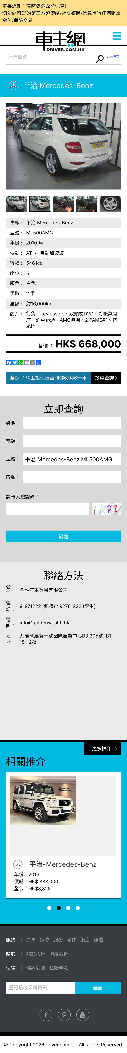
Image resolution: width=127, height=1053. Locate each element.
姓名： (13, 423)
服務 (58, 940)
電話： (13, 441)
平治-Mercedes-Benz (62, 864)
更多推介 (101, 749)
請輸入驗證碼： (23, 497)
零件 (71, 940)
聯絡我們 (58, 954)
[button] (16, 204)
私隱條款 (58, 968)
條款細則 (35, 968)
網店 (85, 940)
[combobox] (50, 57)
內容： (13, 477)
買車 (31, 940)
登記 (98, 988)
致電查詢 (104, 378)
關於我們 (35, 954)
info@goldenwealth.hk (44, 622)
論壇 (99, 940)
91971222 (30, 606)
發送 (63, 536)
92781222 (70, 606)
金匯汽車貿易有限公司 (44, 590)
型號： (13, 459)
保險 (44, 940)
